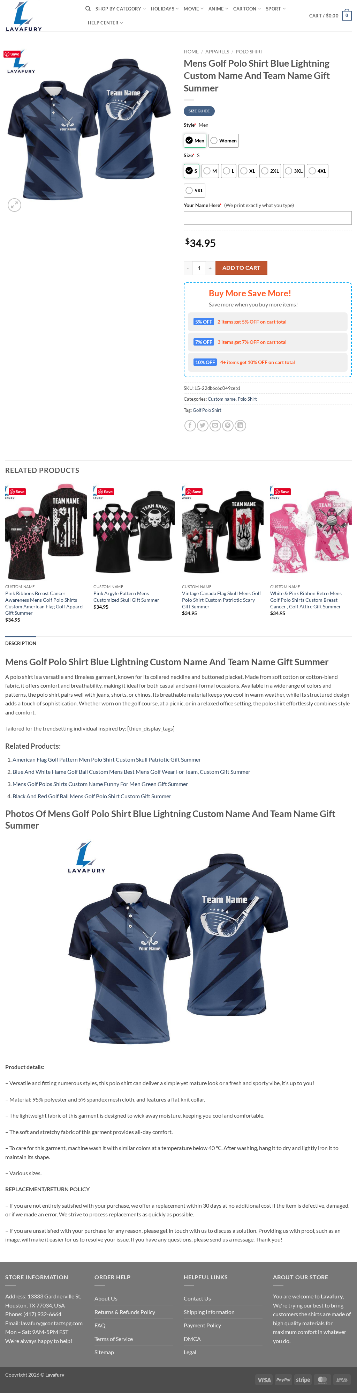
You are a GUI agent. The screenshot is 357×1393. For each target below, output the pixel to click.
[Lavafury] (40, 15)
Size (189, 155)
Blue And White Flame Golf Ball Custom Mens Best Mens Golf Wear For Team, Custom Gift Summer (131, 771)
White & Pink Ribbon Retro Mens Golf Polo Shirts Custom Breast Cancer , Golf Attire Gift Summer (306, 599)
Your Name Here (203, 205)
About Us (105, 1298)
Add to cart (241, 268)
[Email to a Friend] (215, 425)
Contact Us (197, 1298)
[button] (330, 15)
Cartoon (245, 9)
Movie (191, 9)
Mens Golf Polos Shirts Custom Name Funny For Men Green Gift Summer (100, 783)
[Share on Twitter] (202, 425)
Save (14, 54)
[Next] (351, 559)
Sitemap (104, 1352)
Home (191, 51)
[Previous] (5, 559)
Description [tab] (20, 643)
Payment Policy (202, 1325)
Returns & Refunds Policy (124, 1312)
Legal (190, 1352)
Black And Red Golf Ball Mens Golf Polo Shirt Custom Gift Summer (92, 796)
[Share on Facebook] (190, 425)
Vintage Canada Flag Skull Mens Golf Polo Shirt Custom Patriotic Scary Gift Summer (221, 599)
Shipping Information (209, 1312)
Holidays (162, 9)
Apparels (217, 51)
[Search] (88, 8)
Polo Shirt (249, 51)
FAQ (100, 1325)
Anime (215, 9)
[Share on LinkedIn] (240, 425)
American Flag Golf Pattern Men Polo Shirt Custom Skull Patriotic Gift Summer (107, 759)
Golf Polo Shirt (207, 410)
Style (190, 125)
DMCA (192, 1338)
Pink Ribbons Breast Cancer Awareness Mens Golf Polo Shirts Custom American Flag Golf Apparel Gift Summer (44, 603)
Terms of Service (113, 1338)
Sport (273, 9)
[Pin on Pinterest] (228, 425)
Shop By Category (118, 9)
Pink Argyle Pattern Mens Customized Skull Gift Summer (126, 596)
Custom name (222, 399)
